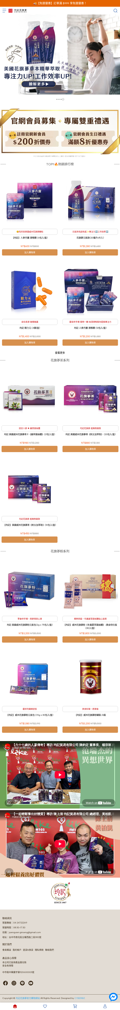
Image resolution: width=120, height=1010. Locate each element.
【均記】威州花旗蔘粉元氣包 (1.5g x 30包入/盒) (29, 715)
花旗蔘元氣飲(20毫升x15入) (90, 237)
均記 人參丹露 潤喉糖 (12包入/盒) (90, 328)
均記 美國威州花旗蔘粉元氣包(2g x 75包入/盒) (30, 625)
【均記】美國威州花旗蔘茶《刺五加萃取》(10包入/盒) (29, 525)
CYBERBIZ (80, 998)
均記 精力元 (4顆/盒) (30, 328)
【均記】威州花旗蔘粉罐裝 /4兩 (90, 715)
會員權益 (6, 950)
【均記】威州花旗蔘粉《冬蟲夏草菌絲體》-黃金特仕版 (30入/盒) (90, 626)
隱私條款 (39, 950)
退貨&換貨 (28, 950)
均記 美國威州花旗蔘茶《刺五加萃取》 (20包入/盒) (90, 434)
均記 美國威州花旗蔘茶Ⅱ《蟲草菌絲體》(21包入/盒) (29, 434)
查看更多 (60, 352)
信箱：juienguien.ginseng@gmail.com (21, 932)
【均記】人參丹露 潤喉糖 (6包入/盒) (30, 237)
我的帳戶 (17, 950)
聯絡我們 (49, 950)
